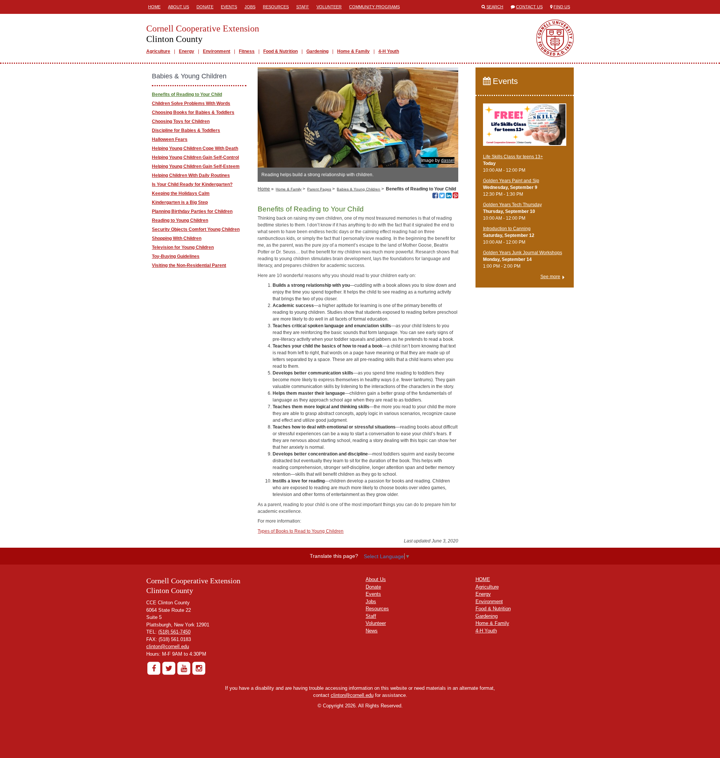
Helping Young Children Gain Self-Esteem (196, 166)
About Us (178, 6)
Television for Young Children (183, 247)
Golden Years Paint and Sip (511, 180)
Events (229, 6)
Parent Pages (319, 189)
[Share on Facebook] (435, 196)
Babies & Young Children (358, 189)
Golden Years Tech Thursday (512, 204)
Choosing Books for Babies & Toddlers (193, 112)
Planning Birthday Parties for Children (192, 211)
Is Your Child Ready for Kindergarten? (192, 184)
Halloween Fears (170, 139)
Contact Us (529, 6)
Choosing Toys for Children (181, 121)
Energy (186, 51)
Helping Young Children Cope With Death (195, 148)
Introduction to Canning (507, 228)
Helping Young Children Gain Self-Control (195, 157)
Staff (302, 6)
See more (550, 276)
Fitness (247, 51)
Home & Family (353, 51)
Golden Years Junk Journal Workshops (522, 252)
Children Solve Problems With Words (191, 103)
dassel (447, 160)
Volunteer (329, 6)
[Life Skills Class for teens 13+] (525, 127)
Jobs (249, 6)
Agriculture (158, 51)
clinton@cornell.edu (167, 646)
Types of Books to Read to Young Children (301, 531)
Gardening (317, 51)
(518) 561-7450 (174, 632)
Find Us (562, 6)
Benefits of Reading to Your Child (187, 94)
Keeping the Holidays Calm (181, 193)
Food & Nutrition (280, 51)
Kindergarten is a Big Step (180, 202)
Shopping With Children (176, 238)
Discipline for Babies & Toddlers (186, 130)
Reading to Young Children (180, 220)
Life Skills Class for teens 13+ (513, 156)
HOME (483, 579)
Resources (276, 6)
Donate (204, 6)
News (372, 631)
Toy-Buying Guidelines (176, 256)
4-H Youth (388, 51)
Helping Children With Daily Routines (191, 175)
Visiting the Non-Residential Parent (189, 265)
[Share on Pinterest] (455, 196)
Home (154, 6)
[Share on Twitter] (442, 196)
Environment (216, 51)
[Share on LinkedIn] (449, 196)
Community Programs (374, 6)
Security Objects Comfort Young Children (196, 229)
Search (494, 6)
